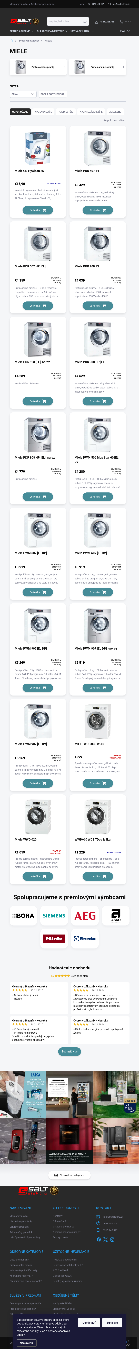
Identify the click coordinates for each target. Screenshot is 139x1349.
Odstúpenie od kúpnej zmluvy (25, 1237)
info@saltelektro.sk (113, 1216)
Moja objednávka (19, 4)
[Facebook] (98, 1238)
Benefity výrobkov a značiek (67, 1281)
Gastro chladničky (19, 1259)
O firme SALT (59, 1221)
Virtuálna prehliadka (63, 1226)
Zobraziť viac (69, 1051)
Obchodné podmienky (42, 4)
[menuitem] (22, 31)
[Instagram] (112, 1238)
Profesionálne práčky (21, 1265)
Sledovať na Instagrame (72, 1175)
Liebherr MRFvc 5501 (64, 1308)
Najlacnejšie (43, 111)
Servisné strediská (19, 1226)
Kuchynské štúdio (62, 1303)
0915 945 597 (110, 1230)
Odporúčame (20, 111)
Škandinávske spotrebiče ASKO (26, 1281)
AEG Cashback (60, 1270)
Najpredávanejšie (91, 111)
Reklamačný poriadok (21, 1232)
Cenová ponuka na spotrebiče (25, 1303)
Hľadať (84, 21)
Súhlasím (112, 1322)
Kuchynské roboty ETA (21, 1275)
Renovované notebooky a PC (68, 1265)
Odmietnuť (89, 1322)
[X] (105, 1238)
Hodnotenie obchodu (70, 967)
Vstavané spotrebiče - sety (23, 1270)
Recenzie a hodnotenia (65, 1259)
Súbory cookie (60, 1237)
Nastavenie (27, 1343)
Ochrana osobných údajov (67, 1232)
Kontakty (58, 1216)
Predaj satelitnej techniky (23, 1308)
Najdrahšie (66, 111)
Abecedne (115, 111)
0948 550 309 (110, 1223)
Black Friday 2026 (62, 1275)
